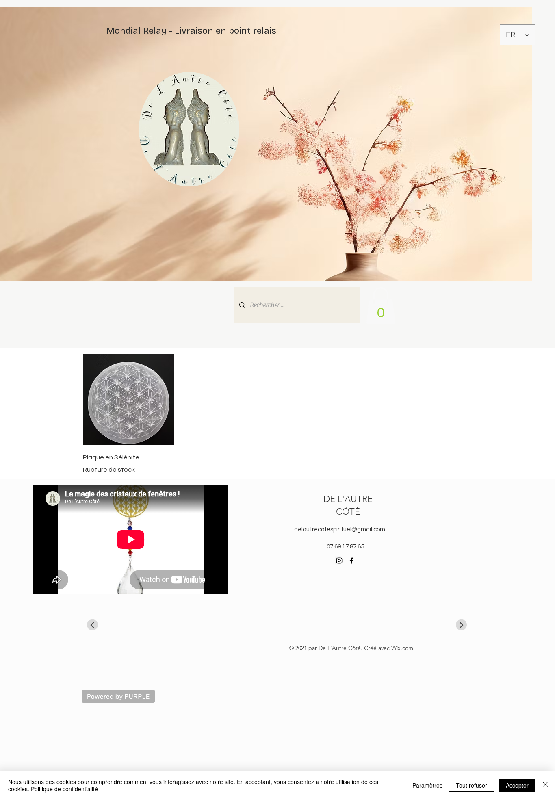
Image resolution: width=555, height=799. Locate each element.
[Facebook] (351, 560)
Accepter (517, 785)
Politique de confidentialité (64, 789)
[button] (380, 305)
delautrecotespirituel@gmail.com (339, 529)
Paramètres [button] (427, 785)
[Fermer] (545, 785)
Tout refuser (471, 785)
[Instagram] (339, 560)
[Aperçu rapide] (128, 400)
